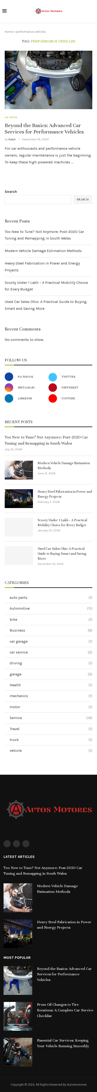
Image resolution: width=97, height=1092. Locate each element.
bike (51, 619)
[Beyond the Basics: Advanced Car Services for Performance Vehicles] (48, 80)
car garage (51, 641)
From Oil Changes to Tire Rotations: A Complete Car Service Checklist (65, 1010)
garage (51, 674)
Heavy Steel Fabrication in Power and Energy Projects (65, 494)
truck (51, 739)
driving (51, 663)
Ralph (12, 139)
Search (11, 191)
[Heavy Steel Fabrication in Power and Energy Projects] (19, 498)
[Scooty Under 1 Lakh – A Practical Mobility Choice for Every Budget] (19, 527)
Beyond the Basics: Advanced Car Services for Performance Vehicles (44, 128)
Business (51, 630)
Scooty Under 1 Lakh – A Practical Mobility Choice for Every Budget (62, 522)
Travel (51, 729)
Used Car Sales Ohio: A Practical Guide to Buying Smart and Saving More (62, 554)
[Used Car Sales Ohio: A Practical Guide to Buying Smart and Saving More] (19, 555)
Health (51, 685)
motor (51, 707)
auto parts (51, 597)
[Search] (92, 12)
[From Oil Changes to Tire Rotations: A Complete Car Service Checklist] (18, 1016)
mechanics (51, 696)
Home (9, 31)
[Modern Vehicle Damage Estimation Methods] (19, 470)
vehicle (51, 750)
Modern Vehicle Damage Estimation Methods (43, 250)
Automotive (51, 608)
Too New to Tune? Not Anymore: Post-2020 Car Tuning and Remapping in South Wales (46, 440)
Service (51, 718)
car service (51, 652)
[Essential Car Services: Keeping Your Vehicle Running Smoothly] (18, 1052)
